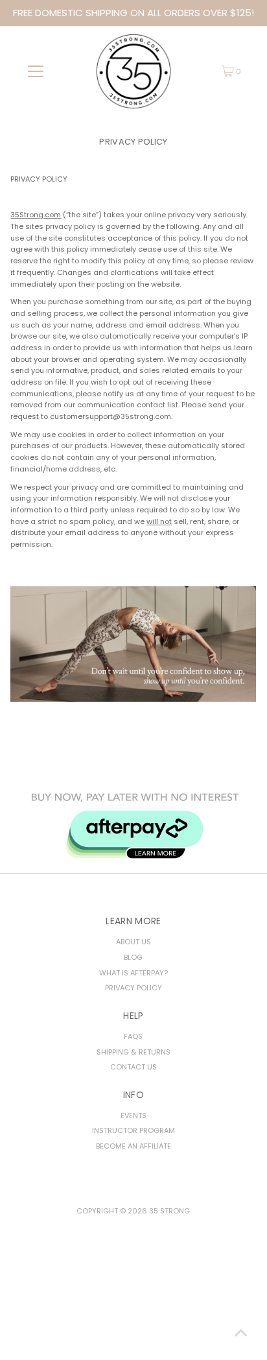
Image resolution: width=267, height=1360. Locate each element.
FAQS (133, 1036)
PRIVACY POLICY (133, 988)
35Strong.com (35, 214)
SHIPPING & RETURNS (133, 1052)
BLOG (133, 957)
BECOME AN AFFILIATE (133, 1146)
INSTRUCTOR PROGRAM (133, 1130)
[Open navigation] (35, 71)
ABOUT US (133, 941)
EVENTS (133, 1115)
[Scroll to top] (241, 1334)
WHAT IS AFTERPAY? (133, 973)
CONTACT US (133, 1067)
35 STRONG (169, 1211)
